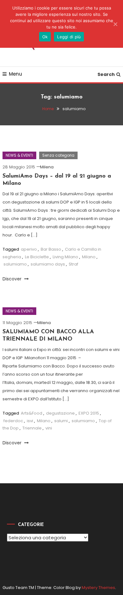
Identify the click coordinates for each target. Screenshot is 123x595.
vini (48, 428)
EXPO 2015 (89, 413)
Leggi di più (69, 36)
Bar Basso (51, 249)
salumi (61, 421)
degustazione (60, 413)
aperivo (29, 249)
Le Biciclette (37, 257)
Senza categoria (58, 155)
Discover (13, 279)
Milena (47, 167)
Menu (15, 74)
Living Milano (65, 257)
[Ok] (115, 24)
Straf (73, 264)
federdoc (13, 421)
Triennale (32, 428)
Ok (45, 36)
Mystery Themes (98, 588)
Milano (89, 257)
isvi (30, 421)
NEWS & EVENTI (19, 155)
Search (106, 74)
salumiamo (15, 264)
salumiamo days (48, 264)
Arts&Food (31, 413)
